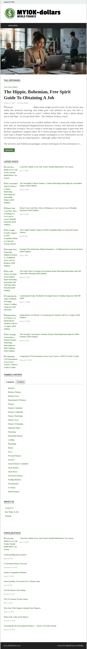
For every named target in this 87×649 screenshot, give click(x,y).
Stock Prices (12, 472)
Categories (10, 382)
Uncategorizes (13, 484)
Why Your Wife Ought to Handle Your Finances (22, 608)
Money (10, 448)
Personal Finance (14, 456)
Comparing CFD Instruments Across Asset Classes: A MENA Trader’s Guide (49, 356)
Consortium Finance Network (15, 564)
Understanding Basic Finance (15, 555)
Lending (11, 440)
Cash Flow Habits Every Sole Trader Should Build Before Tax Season (46, 167)
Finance (11, 404)
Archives (20, 382)
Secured (11, 460)
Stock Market (13, 468)
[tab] (10, 382)
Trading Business (14, 480)
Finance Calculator (15, 408)
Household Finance (15, 436)
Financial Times (14, 428)
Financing (12, 432)
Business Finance (14, 392)
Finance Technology (15, 424)
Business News (13, 396)
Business (11, 388)
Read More (8, 149)
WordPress (70, 645)
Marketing (12, 444)
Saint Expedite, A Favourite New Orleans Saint (22, 581)
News (10, 452)
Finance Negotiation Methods (15, 572)
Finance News (13, 420)
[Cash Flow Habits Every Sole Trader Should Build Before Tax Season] (11, 167)
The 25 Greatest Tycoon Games (16, 599)
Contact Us (9, 508)
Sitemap (8, 516)
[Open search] (81, 25)
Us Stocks (11, 488)
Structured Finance (11, 87)
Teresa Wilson (23, 103)
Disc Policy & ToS (12, 512)
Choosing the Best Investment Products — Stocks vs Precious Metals (30, 626)
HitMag (80, 645)
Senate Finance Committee (18, 464)
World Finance (13, 492)
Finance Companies (15, 412)
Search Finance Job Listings (14, 590)
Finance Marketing (15, 416)
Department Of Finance (17, 400)
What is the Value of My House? (16, 617)
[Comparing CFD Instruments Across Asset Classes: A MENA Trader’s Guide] (11, 357)
